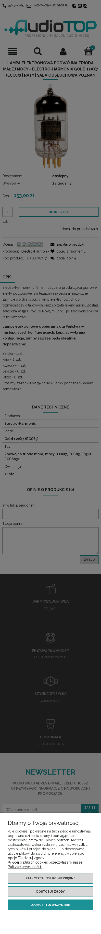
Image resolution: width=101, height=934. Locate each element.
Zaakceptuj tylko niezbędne (50, 878)
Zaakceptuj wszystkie (50, 905)
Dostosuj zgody (50, 891)
